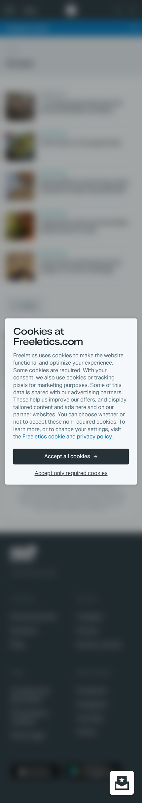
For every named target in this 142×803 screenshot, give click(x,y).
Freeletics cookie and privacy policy (67, 436)
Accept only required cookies (71, 473)
